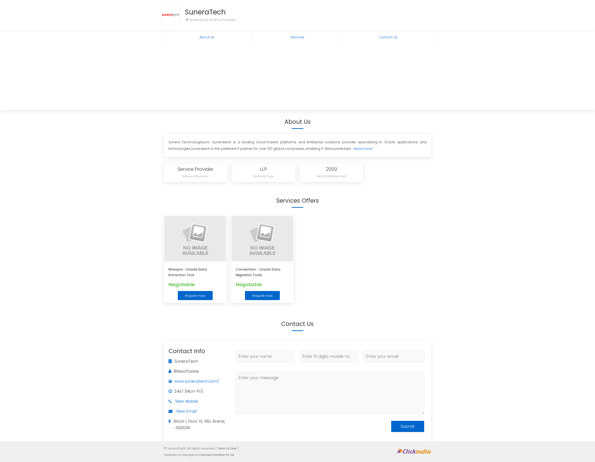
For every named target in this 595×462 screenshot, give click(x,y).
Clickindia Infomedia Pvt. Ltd (216, 455)
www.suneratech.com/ (196, 381)
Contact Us (388, 37)
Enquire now (195, 295)
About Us (206, 37)
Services (297, 37)
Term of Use (227, 448)
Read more (363, 148)
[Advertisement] (297, 77)
